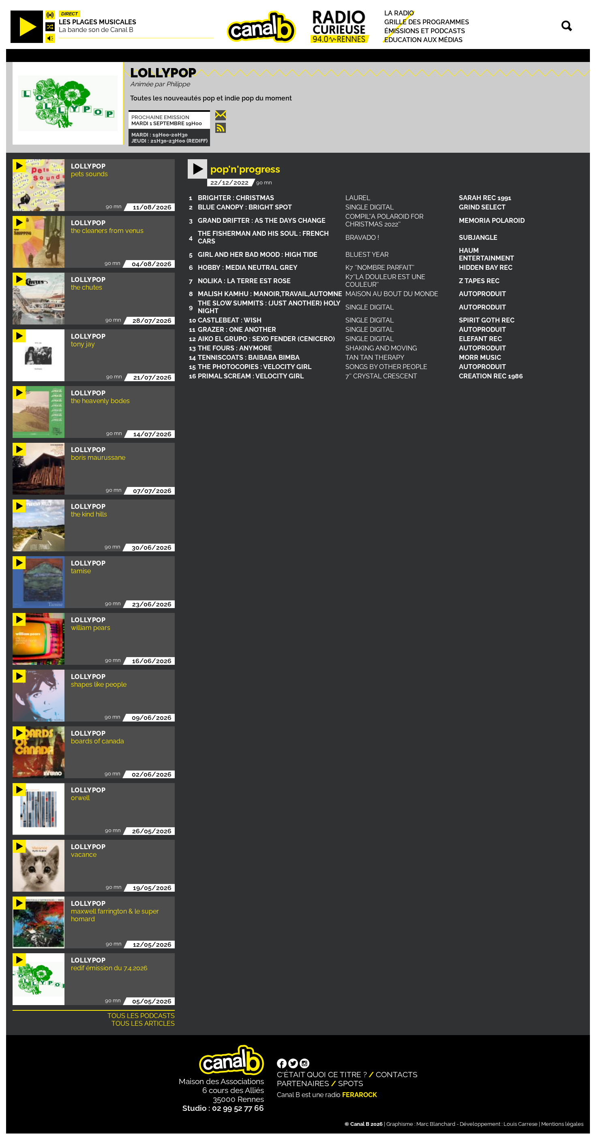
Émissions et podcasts (424, 31)
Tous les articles (143, 1023)
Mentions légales (562, 1124)
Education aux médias (423, 40)
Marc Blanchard (435, 1124)
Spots (350, 1083)
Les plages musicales (97, 22)
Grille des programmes (426, 22)
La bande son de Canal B (96, 30)
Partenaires (303, 1083)
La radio (399, 13)
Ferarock (359, 1095)
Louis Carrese (521, 1124)
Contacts (397, 1074)
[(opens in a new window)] (282, 1064)
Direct (69, 13)
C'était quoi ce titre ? (322, 1074)
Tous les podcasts (141, 1016)
